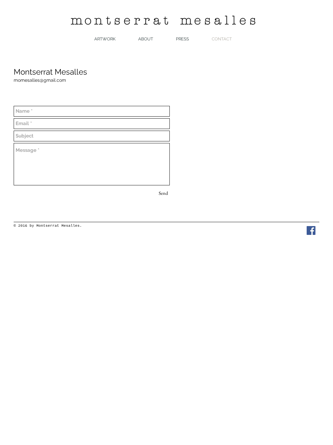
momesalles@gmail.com (40, 80)
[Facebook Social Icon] (311, 230)
